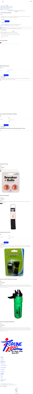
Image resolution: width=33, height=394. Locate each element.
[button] (2, 199)
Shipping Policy (3, 369)
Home (1, 5)
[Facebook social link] (15, 31)
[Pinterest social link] (20, 31)
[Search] (31, 2)
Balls (7, 5)
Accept (5, 386)
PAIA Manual (2, 373)
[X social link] (16, 31)
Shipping (6, 24)
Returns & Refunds (3, 367)
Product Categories (3, 379)
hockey (13, 32)
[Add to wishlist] (3, 194)
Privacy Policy (3, 363)
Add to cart (7, 21)
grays (10, 32)
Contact (2, 25)
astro (7, 32)
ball (8, 32)
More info (1, 386)
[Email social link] (18, 31)
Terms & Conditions (4, 365)
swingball (15, 32)
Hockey (4, 5)
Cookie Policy (3, 371)
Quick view (1, 194)
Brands (2, 377)
